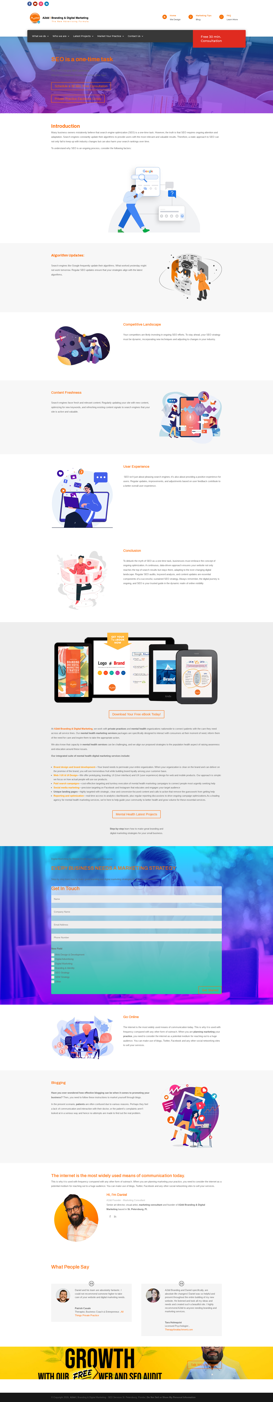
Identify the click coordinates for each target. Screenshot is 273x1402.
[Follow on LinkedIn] (46, 4)
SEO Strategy (62, 972)
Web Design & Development (69, 954)
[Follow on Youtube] (35, 4)
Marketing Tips (203, 15)
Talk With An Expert (204, 1365)
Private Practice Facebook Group (78, 98)
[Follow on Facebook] (29, 4)
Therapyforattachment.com (179, 1329)
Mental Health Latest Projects (136, 814)
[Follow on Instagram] (41, 4)
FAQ (229, 15)
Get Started (210, 990)
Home (173, 15)
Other (58, 981)
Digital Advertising (64, 959)
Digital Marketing (63, 963)
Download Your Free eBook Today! (136, 714)
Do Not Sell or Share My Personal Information (171, 1397)
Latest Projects (82, 36)
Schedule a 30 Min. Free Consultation (81, 86)
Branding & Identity (65, 968)
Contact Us (134, 36)
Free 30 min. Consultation (211, 39)
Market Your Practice (109, 36)
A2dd (73, 1397)
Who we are (60, 36)
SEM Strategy (62, 977)
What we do (39, 36)
